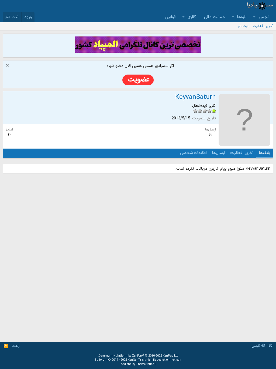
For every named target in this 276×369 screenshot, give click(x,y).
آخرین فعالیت (263, 26)
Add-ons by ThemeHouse (137, 364)
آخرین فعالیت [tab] (242, 153)
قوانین (170, 17)
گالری (192, 17)
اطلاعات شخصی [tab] (193, 153)
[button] (254, 17)
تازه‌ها (242, 17)
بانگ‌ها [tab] (264, 153)
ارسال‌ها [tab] (218, 153)
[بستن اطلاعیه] (8, 66)
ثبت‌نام (243, 26)
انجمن (264, 17)
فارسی (256, 346)
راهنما (16, 346)
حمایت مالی (214, 17)
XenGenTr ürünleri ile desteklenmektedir (154, 360)
